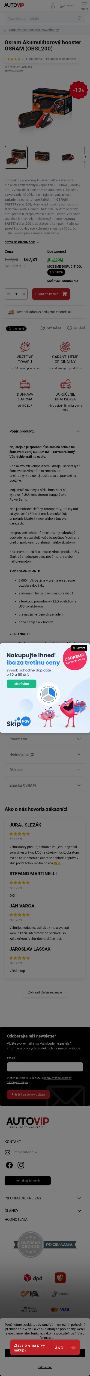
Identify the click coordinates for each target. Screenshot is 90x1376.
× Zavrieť (79, 648)
